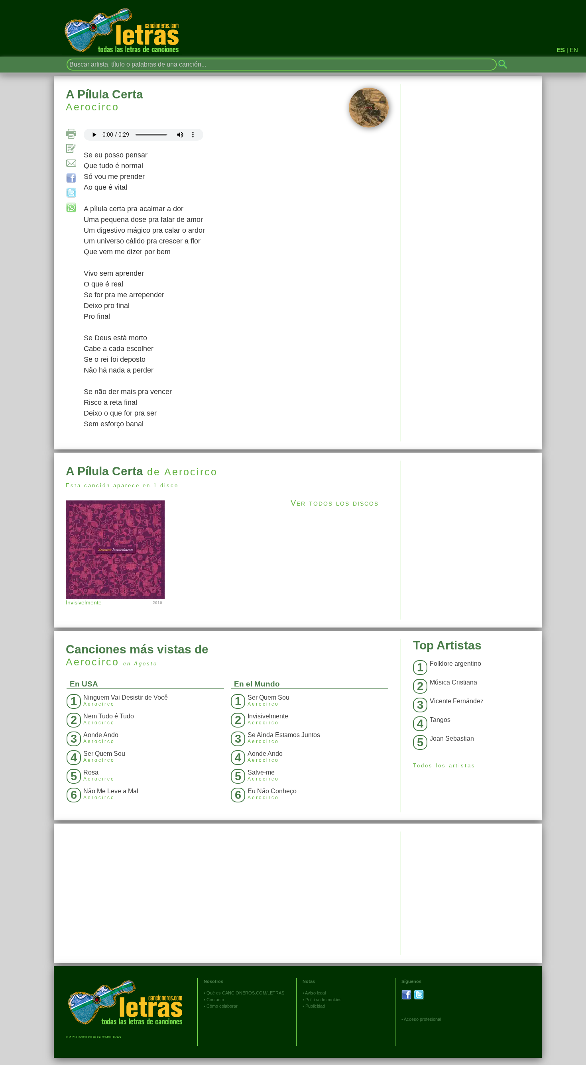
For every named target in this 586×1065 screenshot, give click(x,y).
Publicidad (315, 1006)
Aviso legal (315, 992)
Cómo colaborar (222, 1006)
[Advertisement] (471, 516)
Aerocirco (92, 106)
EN (574, 50)
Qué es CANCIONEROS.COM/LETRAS (245, 992)
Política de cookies (323, 999)
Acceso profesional (422, 1019)
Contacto (215, 999)
